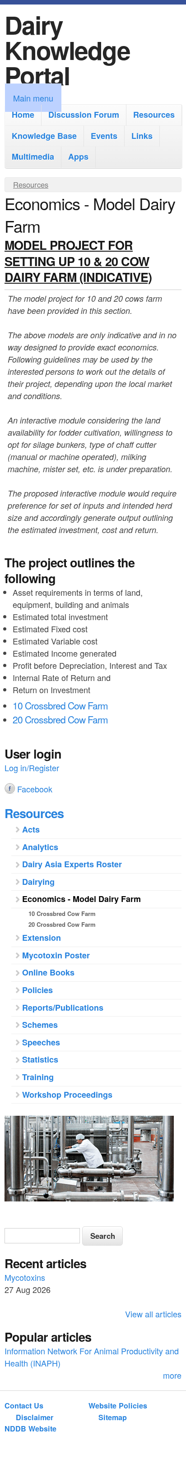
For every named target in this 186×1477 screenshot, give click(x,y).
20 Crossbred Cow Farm (60, 719)
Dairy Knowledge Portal (67, 50)
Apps (78, 156)
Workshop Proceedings (67, 1094)
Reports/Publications (62, 1007)
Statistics (40, 1059)
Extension (41, 937)
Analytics (40, 847)
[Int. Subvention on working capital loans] (93, 1160)
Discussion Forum (83, 114)
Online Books (48, 972)
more (172, 1375)
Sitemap (112, 1417)
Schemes (40, 1025)
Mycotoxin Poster (56, 955)
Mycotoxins (25, 1277)
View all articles (153, 1314)
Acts (31, 829)
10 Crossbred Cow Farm (60, 705)
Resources (154, 114)
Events (104, 136)
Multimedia (33, 156)
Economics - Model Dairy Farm (81, 899)
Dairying (38, 882)
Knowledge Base (44, 136)
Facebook (34, 789)
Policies (37, 990)
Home (23, 114)
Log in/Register (32, 767)
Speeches (41, 1042)
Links (142, 136)
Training (38, 1077)
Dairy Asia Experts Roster (72, 864)
